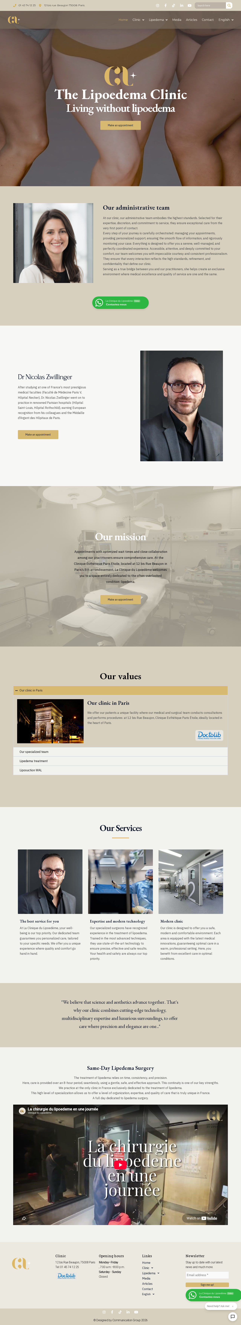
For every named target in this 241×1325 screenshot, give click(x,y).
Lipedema (156, 20)
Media (176, 20)
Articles (191, 20)
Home (123, 20)
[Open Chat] (232, 1316)
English (224, 20)
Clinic (136, 20)
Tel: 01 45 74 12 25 (67, 1267)
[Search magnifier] (229, 5)
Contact (208, 20)
